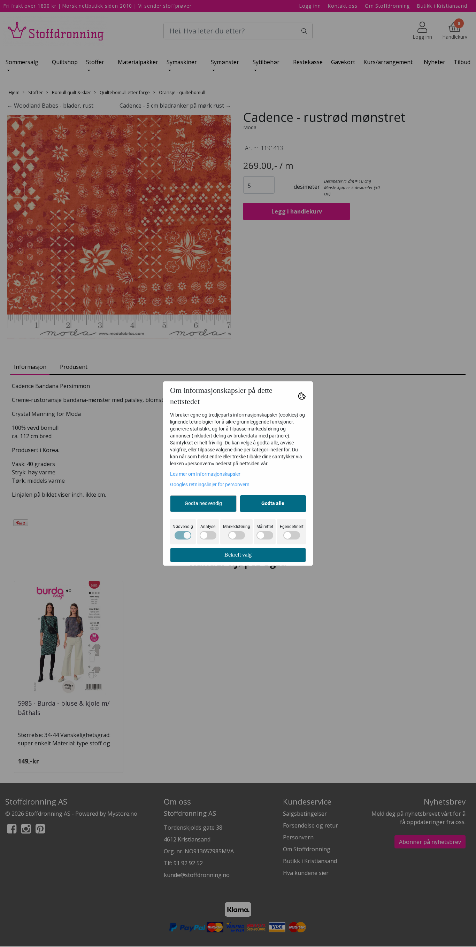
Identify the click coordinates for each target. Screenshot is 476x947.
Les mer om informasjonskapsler (205, 474)
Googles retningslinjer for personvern (209, 484)
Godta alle (272, 503)
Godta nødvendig (203, 503)
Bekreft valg (238, 555)
